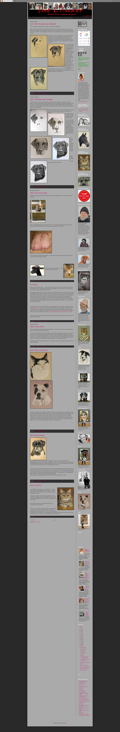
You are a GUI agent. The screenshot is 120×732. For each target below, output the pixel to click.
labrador (42, 93)
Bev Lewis (81, 685)
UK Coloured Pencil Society (84, 715)
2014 (80, 637)
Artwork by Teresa (82, 683)
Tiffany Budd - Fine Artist (83, 714)
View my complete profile (83, 101)
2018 (80, 631)
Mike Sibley (81, 704)
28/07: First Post (35, 485)
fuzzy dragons (81, 690)
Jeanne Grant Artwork (83, 698)
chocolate (35, 93)
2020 (80, 628)
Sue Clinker (81, 80)
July (81, 655)
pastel (45, 93)
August (81, 653)
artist (34, 481)
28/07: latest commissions (39, 350)
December (82, 647)
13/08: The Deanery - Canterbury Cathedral (87, 613)
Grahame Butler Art (82, 692)
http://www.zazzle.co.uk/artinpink (36, 307)
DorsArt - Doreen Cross (83, 686)
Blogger (65, 723)
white (43, 431)
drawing (34, 187)
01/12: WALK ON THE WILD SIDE (87, 599)
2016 (80, 634)
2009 (80, 646)
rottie (39, 431)
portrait (44, 187)
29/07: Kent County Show (38, 193)
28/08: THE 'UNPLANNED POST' (87, 562)
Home (30, 17)
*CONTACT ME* (68, 17)
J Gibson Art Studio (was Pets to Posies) (83, 696)
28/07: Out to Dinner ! (37, 327)
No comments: (44, 430)
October (81, 650)
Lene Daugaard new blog (84, 699)
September (82, 652)
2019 (80, 629)
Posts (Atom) (37, 522)
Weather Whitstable (84, 31)
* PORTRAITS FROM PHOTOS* (56, 17)
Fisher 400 (81, 689)
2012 (80, 641)
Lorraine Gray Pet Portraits (84, 701)
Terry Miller (81, 712)
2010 (80, 644)
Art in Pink (33, 284)
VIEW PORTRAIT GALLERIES (40, 17)
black (34, 431)
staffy (41, 431)
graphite (37, 187)
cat (36, 431)
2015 (80, 636)
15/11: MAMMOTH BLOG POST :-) (87, 551)
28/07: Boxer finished (37, 435)
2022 (80, 626)
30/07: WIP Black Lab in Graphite (41, 99)
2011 (80, 642)
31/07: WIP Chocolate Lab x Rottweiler (43, 24)
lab (37, 431)
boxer (36, 481)
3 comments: (44, 92)
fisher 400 (38, 93)
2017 (80, 632)
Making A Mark (82, 702)
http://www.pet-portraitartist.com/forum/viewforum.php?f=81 (60, 311)
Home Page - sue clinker (83, 108)
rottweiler (47, 93)
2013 (80, 639)
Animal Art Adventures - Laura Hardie (83, 682)
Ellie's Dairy (81, 687)
